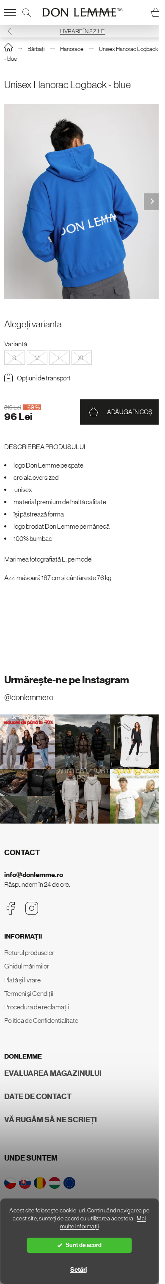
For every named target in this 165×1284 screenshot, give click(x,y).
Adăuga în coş (129, 411)
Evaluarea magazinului (53, 1073)
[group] (82, 201)
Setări (78, 1269)
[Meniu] (10, 13)
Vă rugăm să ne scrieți (50, 1119)
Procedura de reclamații (36, 1007)
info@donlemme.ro (33, 875)
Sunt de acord (84, 1245)
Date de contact (38, 1096)
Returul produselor (29, 952)
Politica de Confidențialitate (41, 1020)
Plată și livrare (22, 980)
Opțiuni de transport (44, 378)
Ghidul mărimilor (26, 966)
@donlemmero (28, 697)
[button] (10, 31)
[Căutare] (26, 12)
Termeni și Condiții (28, 993)
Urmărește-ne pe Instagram (66, 680)
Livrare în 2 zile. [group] (82, 31)
